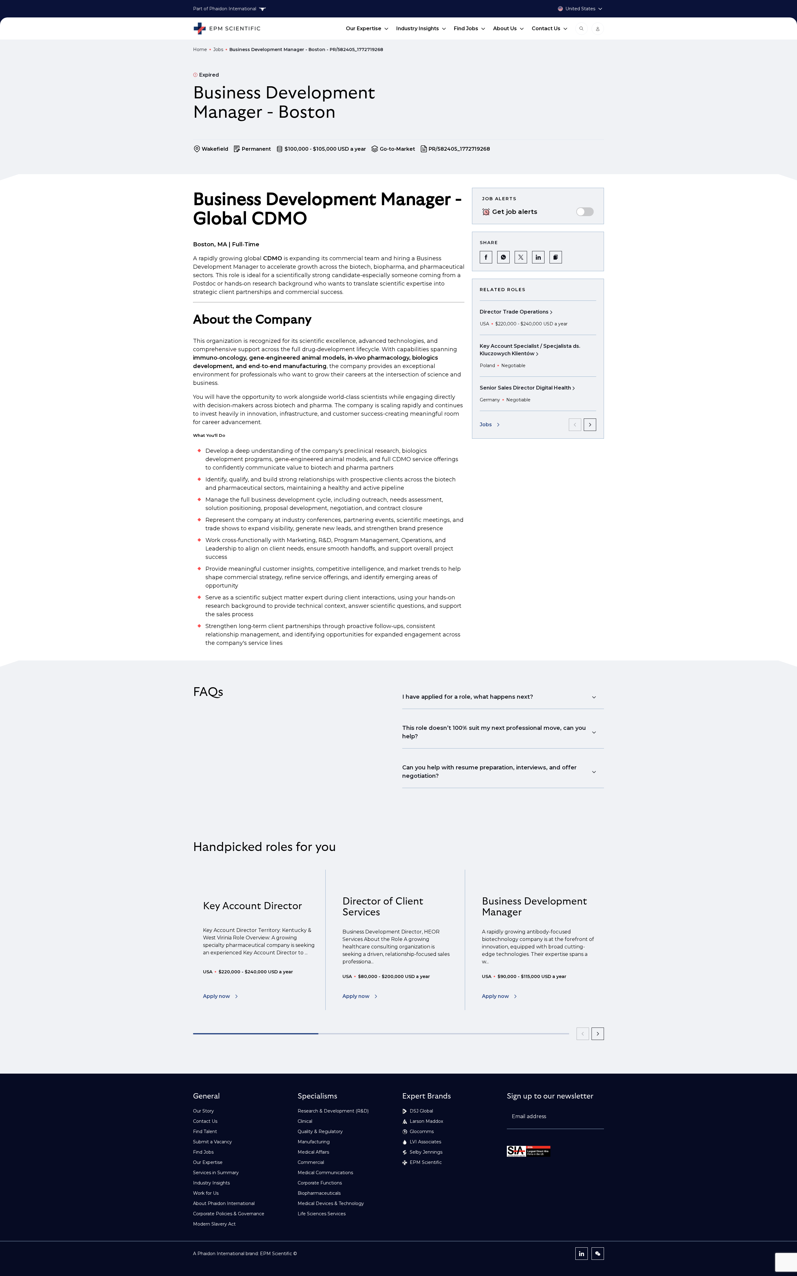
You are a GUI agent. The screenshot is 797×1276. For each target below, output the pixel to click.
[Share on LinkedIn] (538, 257)
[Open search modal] (581, 28)
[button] (555, 257)
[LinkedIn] (581, 1253)
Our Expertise (363, 28)
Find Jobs (466, 28)
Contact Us (546, 28)
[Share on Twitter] (521, 257)
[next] (590, 424)
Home (200, 49)
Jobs (218, 49)
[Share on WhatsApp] (503, 257)
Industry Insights (417, 28)
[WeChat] (598, 1253)
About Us (505, 28)
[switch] (585, 211)
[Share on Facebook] (486, 257)
